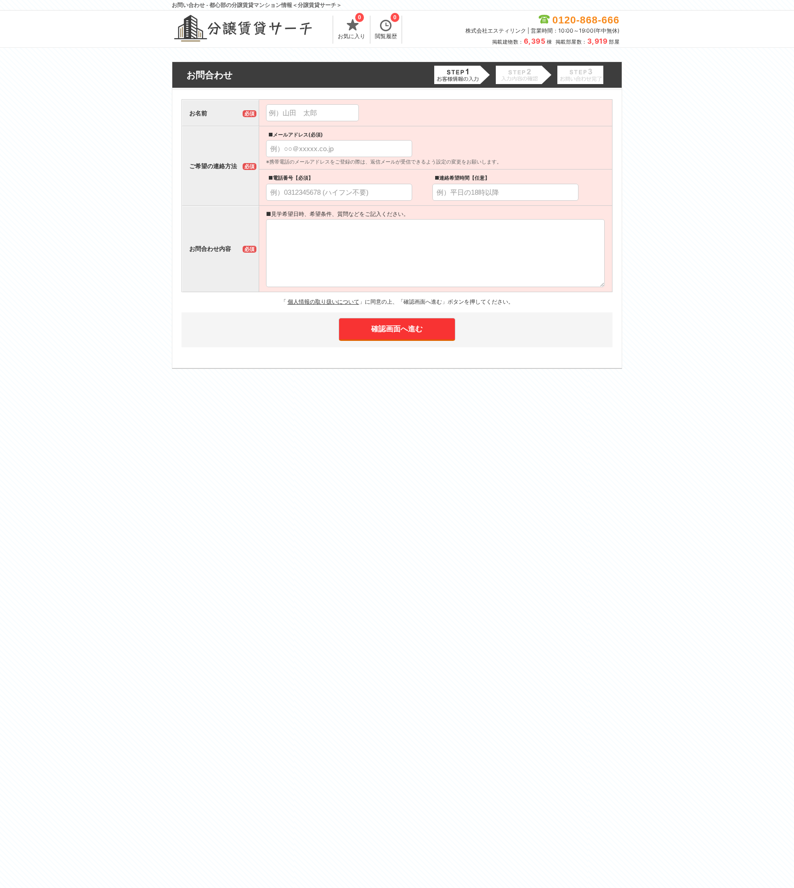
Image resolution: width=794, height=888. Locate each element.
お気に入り (351, 28)
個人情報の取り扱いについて (323, 301)
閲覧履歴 (386, 28)
